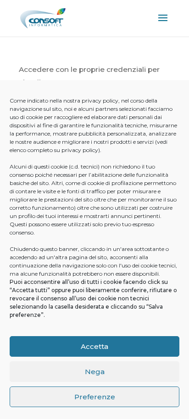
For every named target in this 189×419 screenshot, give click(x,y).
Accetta (94, 346)
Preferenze (94, 396)
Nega (95, 371)
